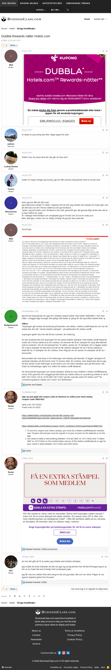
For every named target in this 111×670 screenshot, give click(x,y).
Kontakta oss (56, 667)
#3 (107, 152)
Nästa (12, 45)
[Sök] (68, 10)
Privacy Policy (86, 667)
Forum (87, 19)
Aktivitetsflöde (52, 3)
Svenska (8, 667)
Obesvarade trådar (78, 3)
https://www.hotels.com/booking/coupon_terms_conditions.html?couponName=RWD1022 (62, 426)
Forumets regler (71, 667)
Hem (103, 667)
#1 (107, 51)
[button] (106, 19)
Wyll (5, 40)
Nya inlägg (9, 3)
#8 (107, 392)
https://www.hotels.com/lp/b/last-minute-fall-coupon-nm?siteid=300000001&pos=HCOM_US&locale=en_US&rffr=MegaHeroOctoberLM (56, 416)
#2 (107, 130)
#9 (107, 458)
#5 (107, 197)
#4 (107, 175)
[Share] (103, 51)
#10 (106, 556)
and (33, 384)
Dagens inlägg (29, 3)
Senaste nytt (99, 19)
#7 (107, 311)
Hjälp (96, 667)
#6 (107, 224)
